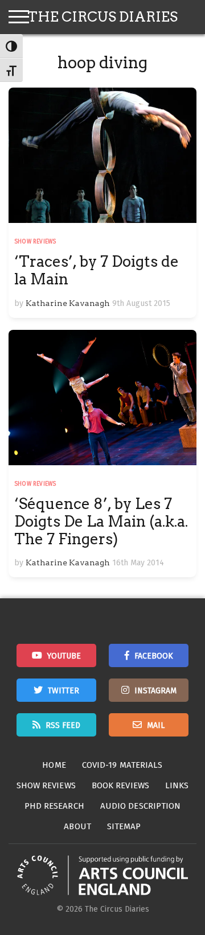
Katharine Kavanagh (68, 303)
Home (53, 765)
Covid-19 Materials (122, 765)
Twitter (63, 691)
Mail (156, 725)
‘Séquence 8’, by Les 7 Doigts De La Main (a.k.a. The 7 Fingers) (101, 521)
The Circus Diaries (102, 17)
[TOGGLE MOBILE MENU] (19, 17)
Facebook (153, 656)
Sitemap (124, 826)
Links (177, 785)
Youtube (64, 656)
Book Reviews (120, 785)
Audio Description (140, 806)
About (77, 826)
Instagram (155, 691)
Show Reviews (35, 241)
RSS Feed (63, 725)
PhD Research (54, 806)
